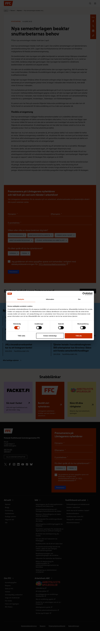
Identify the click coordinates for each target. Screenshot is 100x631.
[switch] (39, 327)
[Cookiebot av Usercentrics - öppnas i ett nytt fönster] (83, 293)
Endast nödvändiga (50, 336)
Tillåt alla (79, 336)
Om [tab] (79, 299)
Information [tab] (50, 299)
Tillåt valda (21, 336)
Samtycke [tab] (20, 299)
